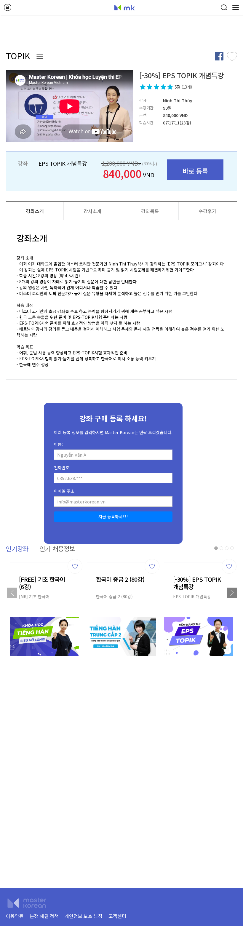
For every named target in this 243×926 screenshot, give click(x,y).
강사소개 (92, 211)
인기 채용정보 (57, 548)
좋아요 (232, 56)
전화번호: (62, 468)
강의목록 (150, 211)
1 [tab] (216, 548)
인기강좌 (17, 548)
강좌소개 (35, 211)
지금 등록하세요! (113, 516)
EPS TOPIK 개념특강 (192, 596)
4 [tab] (232, 548)
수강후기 (207, 211)
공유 (219, 56)
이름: (58, 444)
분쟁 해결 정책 (44, 915)
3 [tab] (226, 548)
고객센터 (117, 915)
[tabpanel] (44, 607)
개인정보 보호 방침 (84, 915)
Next (232, 593)
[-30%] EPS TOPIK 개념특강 (197, 582)
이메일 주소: (65, 491)
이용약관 (15, 915)
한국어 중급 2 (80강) (120, 579)
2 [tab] (221, 548)
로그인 (7, 7)
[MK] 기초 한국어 (34, 596)
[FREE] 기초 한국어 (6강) (42, 582)
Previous (12, 593)
